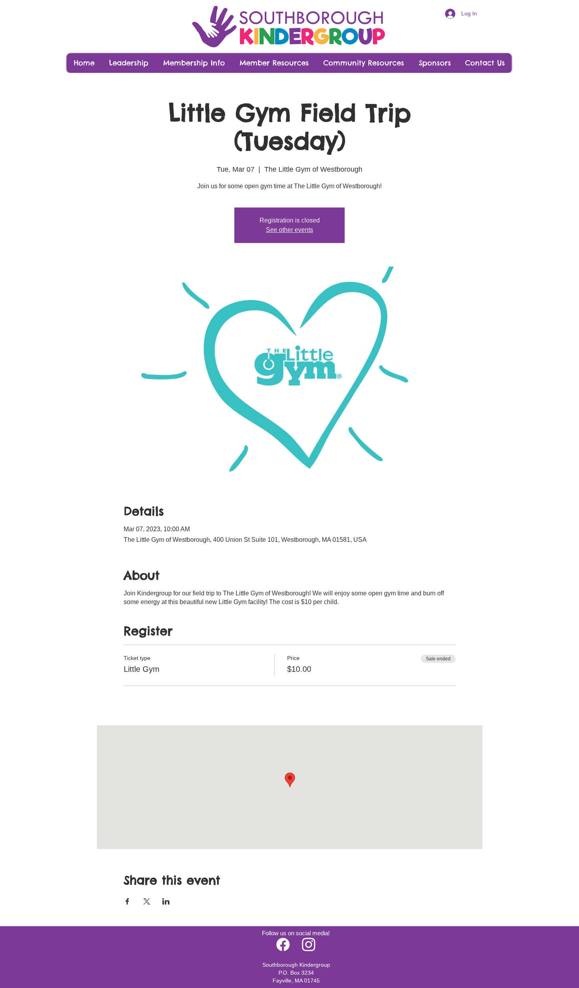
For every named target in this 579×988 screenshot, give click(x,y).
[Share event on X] (146, 901)
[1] (308, 944)
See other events (289, 229)
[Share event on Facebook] (127, 901)
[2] (283, 944)
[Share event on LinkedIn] (166, 901)
